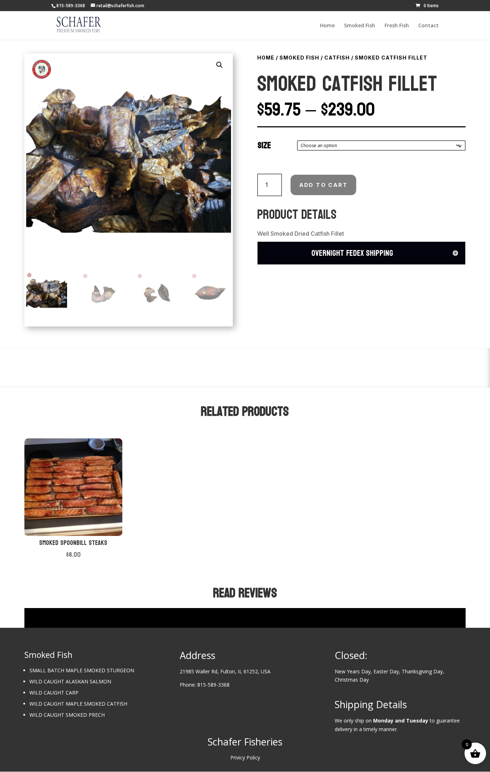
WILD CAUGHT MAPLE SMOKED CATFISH (78, 703)
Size (264, 145)
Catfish (337, 58)
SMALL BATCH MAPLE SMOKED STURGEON (81, 670)
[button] (219, 64)
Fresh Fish (397, 26)
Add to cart (323, 185)
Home (327, 26)
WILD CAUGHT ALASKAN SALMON (70, 681)
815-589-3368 (213, 684)
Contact (428, 26)
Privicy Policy (245, 757)
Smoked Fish (359, 26)
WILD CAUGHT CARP (54, 692)
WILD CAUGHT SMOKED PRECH (67, 714)
